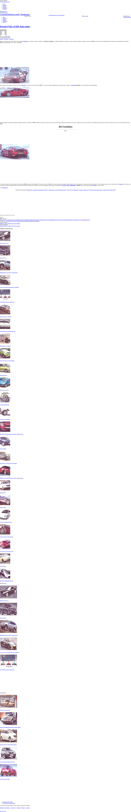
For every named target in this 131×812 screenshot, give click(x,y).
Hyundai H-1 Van (3, 492)
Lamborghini (72, 185)
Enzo (37, 219)
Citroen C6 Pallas (3, 566)
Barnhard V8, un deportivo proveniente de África (37, 190)
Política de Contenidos (5, 807)
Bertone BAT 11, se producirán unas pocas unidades (8, 463)
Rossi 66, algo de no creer (4, 243)
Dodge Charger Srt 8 (21, 219)
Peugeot (64, 219)
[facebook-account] (4, 12)
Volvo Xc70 (80, 219)
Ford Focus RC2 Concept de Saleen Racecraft (7, 331)
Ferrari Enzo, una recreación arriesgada (6, 551)
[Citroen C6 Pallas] (5, 563)
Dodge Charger (13, 219)
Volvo (76, 219)
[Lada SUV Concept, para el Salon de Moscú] (5, 358)
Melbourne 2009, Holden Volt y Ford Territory (10, 223)
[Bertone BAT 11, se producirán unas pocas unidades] (5, 460)
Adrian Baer (7, 36)
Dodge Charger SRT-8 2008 (109, 190)
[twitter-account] (3, 11)
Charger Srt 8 (6, 219)
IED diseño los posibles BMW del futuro (6, 580)
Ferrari (25, 41)
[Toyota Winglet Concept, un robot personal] (5, 299)
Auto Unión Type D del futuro (5, 419)
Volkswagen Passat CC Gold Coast (5, 316)
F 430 (39, 219)
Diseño (4, 6)
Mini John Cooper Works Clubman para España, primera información (11, 478)
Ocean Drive (59, 219)
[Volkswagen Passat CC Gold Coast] (5, 314)
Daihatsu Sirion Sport (3, 375)
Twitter (11, 802)
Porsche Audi (72, 219)
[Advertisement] (65, 53)
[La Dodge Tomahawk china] (5, 402)
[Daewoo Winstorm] (5, 446)
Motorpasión (5, 187)
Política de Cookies (21, 807)
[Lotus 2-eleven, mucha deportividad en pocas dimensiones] (5, 284)
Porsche (64, 185)
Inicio (4, 4)
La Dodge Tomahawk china (4, 404)
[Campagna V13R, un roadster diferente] (5, 534)
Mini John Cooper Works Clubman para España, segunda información (11, 434)
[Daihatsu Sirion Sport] (5, 372)
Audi (67, 185)
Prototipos (5, 7)
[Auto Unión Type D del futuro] (5, 416)
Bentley (1, 219)
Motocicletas (54, 219)
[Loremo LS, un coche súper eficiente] (5, 519)
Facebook (12, 803)
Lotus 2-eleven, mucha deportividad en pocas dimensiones (9, 287)
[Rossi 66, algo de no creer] (5, 240)
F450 (42, 219)
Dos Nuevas (33, 219)
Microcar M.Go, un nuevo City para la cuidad (10, 226)
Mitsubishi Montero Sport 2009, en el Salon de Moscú (9, 272)
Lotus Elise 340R (3, 507)
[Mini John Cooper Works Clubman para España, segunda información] (5, 431)
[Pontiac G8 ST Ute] (5, 255)
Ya (83, 219)
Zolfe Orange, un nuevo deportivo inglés (57, 190)
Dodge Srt (28, 219)
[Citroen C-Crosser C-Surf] (5, 387)
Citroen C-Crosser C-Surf (4, 390)
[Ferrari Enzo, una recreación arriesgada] (5, 548)
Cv (9, 219)
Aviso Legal (13, 807)
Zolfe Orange (87, 219)
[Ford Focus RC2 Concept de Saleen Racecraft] (5, 328)
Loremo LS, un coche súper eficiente (6, 522)
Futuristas (6, 39)
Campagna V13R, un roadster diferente (6, 536)
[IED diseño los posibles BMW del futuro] (5, 578)
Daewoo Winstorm (3, 448)
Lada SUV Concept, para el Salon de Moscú (7, 360)
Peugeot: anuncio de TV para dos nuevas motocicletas (90, 190)
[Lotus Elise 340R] (5, 504)
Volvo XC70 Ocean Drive (72, 190)
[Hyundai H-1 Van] (5, 490)
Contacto (5, 5)
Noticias (4, 9)
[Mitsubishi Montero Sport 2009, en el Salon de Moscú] (5, 269)
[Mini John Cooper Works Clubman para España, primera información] (5, 475)
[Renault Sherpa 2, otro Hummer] (5, 343)
